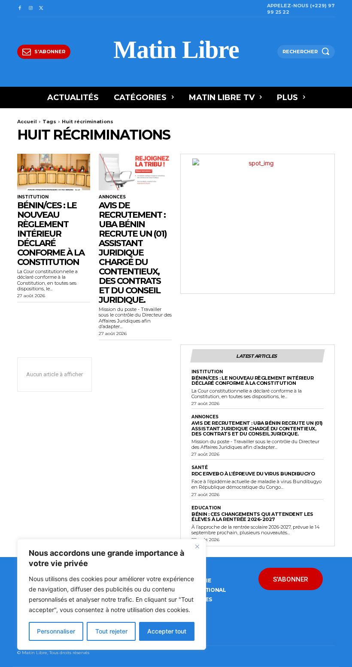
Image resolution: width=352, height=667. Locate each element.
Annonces (112, 197)
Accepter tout (166, 631)
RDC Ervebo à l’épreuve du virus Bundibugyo (253, 474)
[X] (41, 8)
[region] (111, 594)
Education (206, 508)
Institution (33, 197)
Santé (199, 467)
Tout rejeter (111, 631)
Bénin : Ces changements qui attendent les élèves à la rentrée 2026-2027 (252, 517)
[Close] (197, 546)
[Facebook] (19, 8)
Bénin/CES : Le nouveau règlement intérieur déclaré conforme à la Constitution (50, 233)
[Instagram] (30, 8)
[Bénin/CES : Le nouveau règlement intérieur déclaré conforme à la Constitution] (53, 172)
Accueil (27, 122)
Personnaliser (56, 631)
